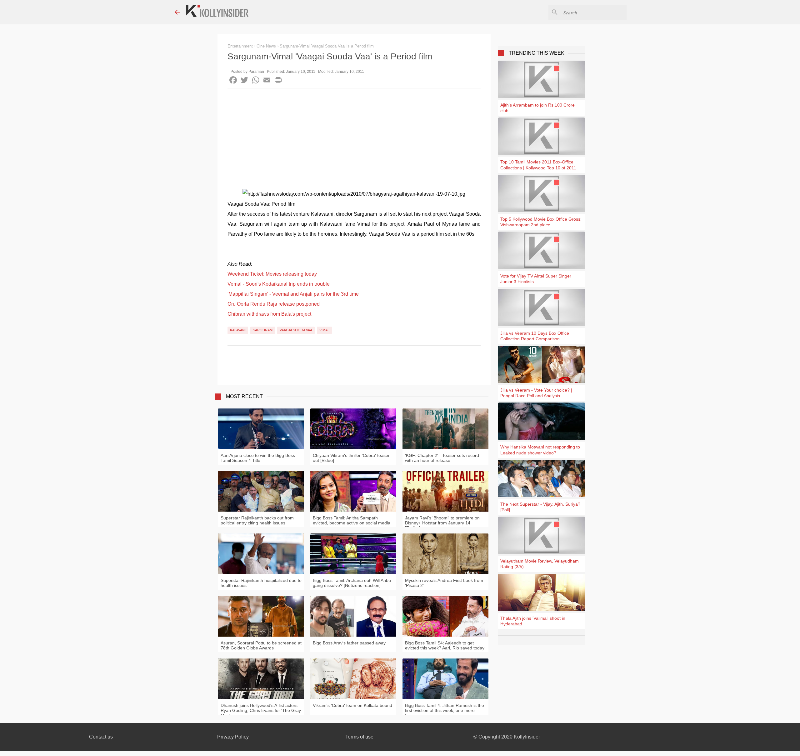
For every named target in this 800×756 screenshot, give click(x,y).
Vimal (324, 330)
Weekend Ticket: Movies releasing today (272, 274)
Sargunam (262, 330)
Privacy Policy (233, 736)
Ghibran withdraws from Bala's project (269, 314)
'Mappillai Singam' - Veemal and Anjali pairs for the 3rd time (293, 294)
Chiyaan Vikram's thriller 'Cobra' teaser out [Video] (351, 458)
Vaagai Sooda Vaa (296, 330)
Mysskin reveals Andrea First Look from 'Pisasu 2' (444, 583)
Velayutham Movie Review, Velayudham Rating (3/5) (539, 563)
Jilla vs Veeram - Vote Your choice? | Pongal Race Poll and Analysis (536, 393)
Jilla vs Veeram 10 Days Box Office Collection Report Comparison (534, 336)
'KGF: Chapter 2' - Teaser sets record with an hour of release (442, 458)
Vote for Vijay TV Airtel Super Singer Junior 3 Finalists (535, 278)
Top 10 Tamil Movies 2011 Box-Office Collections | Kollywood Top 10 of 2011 (538, 164)
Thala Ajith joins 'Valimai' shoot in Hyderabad (532, 621)
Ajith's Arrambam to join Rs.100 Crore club (537, 108)
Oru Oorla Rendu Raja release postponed (274, 304)
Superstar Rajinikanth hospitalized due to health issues (261, 583)
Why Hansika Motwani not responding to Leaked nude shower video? (540, 449)
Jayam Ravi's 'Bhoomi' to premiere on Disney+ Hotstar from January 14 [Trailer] (442, 522)
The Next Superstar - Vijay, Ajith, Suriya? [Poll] (540, 507)
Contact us (101, 736)
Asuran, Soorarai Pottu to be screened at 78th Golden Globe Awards (261, 645)
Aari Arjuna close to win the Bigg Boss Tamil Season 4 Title (258, 458)
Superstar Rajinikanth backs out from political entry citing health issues (257, 520)
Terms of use (359, 736)
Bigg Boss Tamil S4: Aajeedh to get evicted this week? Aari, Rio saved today (444, 645)
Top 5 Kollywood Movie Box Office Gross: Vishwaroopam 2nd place (541, 222)
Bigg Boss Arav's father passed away (349, 642)
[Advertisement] (354, 135)
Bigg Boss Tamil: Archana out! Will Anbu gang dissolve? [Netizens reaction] (352, 583)
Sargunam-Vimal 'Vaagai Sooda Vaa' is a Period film (327, 46)
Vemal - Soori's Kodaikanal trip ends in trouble (279, 284)
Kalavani (238, 330)
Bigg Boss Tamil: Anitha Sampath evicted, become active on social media (351, 520)
